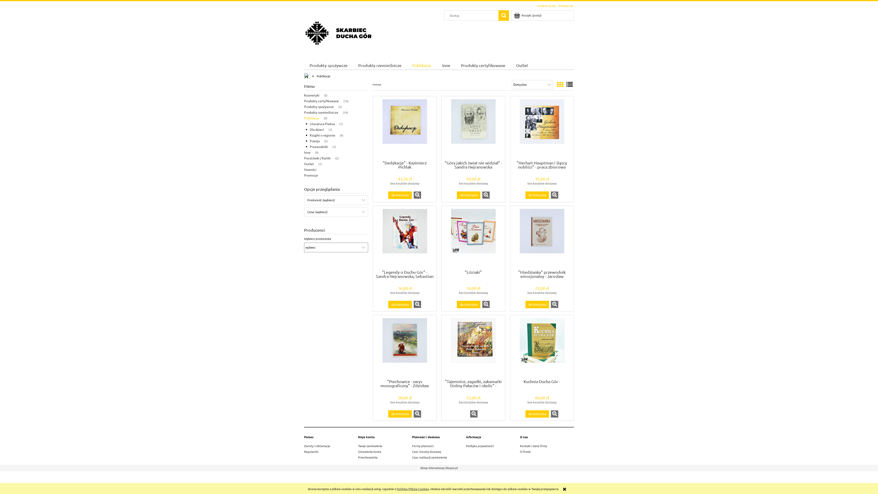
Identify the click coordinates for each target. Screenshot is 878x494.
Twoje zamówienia (370, 446)
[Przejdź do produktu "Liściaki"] (473, 237)
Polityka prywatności (480, 446)
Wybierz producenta (317, 238)
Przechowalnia (367, 457)
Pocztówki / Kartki (317, 158)
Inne (307, 152)
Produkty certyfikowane (321, 101)
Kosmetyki (311, 95)
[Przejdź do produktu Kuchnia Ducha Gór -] (542, 346)
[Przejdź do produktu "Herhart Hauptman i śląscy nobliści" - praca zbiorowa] (542, 127)
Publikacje (311, 118)
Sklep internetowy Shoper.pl (439, 468)
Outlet (309, 164)
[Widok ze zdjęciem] (560, 84)
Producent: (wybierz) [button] (321, 200)
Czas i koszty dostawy (426, 452)
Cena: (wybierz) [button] (317, 212)
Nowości (310, 169)
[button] (417, 195)
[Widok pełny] (569, 84)
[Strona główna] (338, 32)
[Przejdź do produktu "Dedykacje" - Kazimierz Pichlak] (405, 127)
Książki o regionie (322, 135)
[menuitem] (328, 65)
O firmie (525, 452)
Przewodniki (319, 147)
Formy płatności (423, 446)
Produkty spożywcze (319, 107)
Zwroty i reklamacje (317, 446)
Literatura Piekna (322, 124)
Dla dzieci (317, 129)
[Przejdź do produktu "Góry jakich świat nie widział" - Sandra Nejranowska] (473, 127)
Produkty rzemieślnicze (321, 112)
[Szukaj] (503, 15)
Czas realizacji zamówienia (429, 457)
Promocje (311, 175)
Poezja (315, 141)
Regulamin (311, 452)
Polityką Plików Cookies (413, 489)
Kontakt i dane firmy (533, 446)
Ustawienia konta (369, 452)
